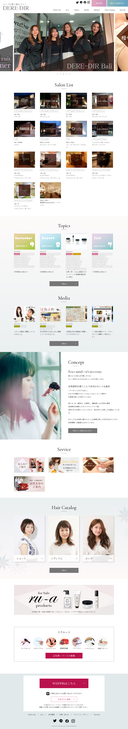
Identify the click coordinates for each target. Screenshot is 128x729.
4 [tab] (67, 75)
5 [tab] (70, 75)
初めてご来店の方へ (117, 3)
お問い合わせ (64, 714)
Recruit (123, 10)
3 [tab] (64, 75)
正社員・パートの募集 (64, 655)
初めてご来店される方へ (83, 430)
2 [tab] (61, 75)
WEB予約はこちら (64, 683)
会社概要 (51, 714)
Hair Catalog (110, 10)
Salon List (57, 10)
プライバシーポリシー (81, 714)
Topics (76, 10)
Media (86, 10)
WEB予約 (99, 3)
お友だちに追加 (64, 699)
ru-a (67, 10)
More (64, 283)
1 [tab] (58, 75)
